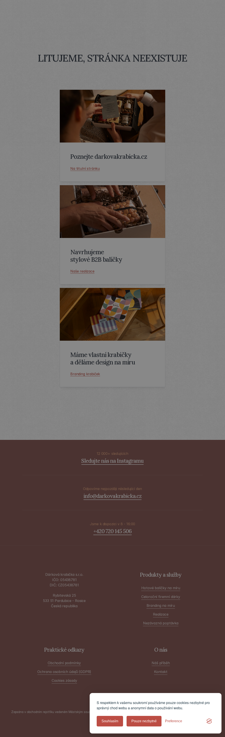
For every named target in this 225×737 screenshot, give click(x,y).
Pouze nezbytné (144, 721)
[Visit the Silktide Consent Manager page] (209, 721)
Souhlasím (110, 721)
